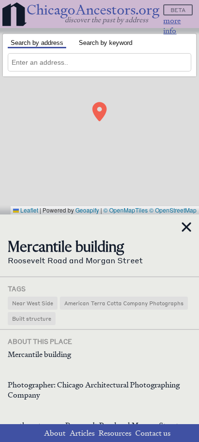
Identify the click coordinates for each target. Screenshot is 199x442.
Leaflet (28, 210)
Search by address (37, 42)
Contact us (153, 433)
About (55, 433)
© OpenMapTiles (125, 210)
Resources (115, 433)
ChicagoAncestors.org (93, 10)
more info (172, 25)
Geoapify (87, 210)
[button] (99, 111)
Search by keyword (105, 42)
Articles (82, 433)
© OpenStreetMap (173, 210)
